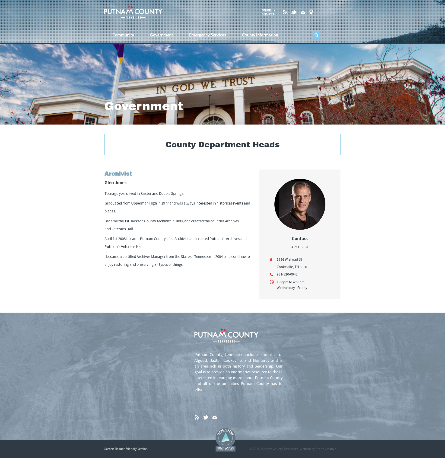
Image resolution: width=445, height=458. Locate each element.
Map (311, 12)
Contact (303, 12)
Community (123, 35)
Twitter (294, 12)
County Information (260, 35)
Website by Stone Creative (318, 449)
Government (161, 35)
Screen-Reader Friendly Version (126, 449)
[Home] (133, 12)
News (285, 11)
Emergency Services (207, 35)
